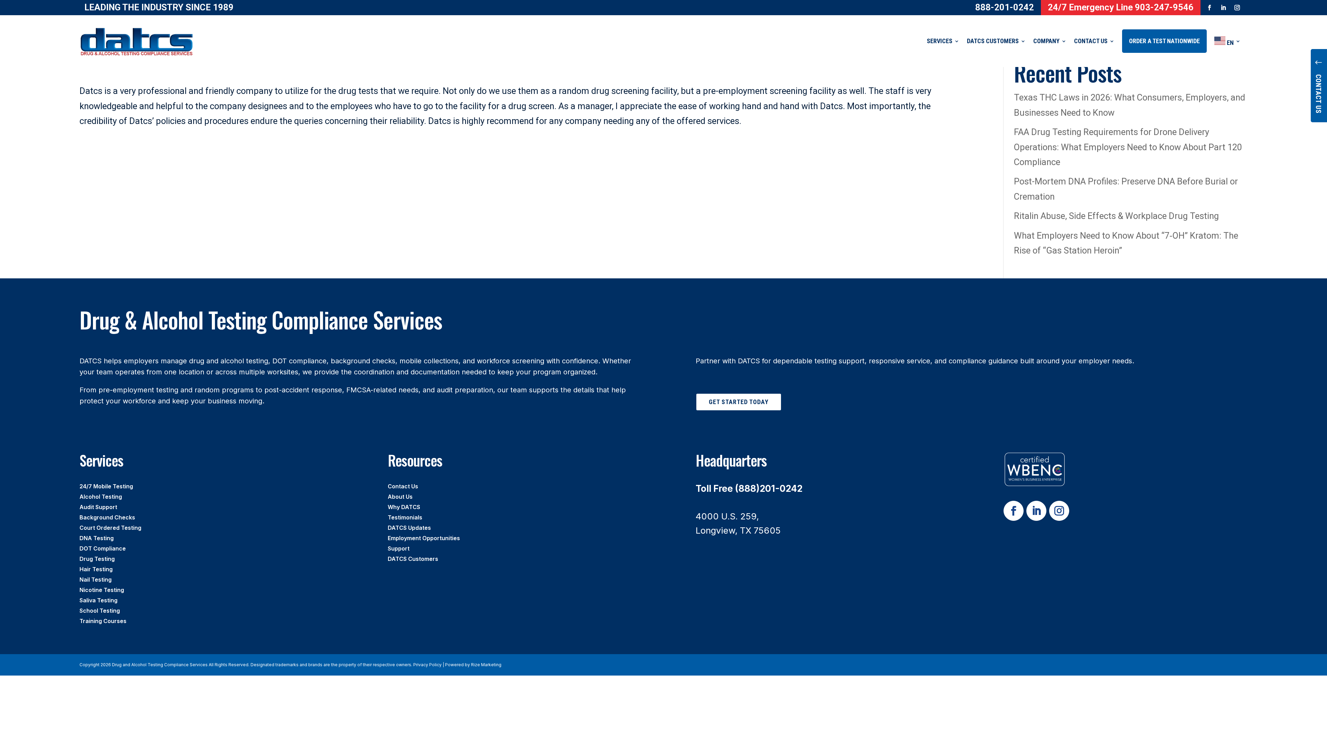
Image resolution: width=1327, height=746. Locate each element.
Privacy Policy (427, 664)
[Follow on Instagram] (1237, 7)
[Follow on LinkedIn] (1223, 7)
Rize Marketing (486, 664)
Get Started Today (739, 401)
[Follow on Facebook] (1209, 7)
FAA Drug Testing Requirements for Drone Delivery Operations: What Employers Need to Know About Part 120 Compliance (1128, 147)
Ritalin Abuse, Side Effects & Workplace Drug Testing (1116, 216)
